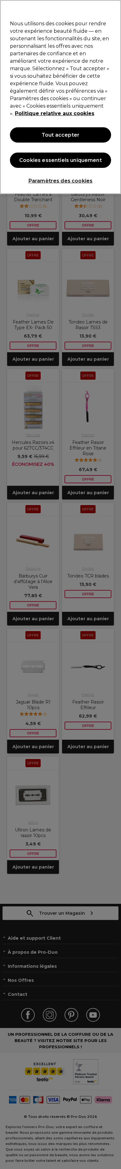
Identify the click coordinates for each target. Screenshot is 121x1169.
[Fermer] (113, 9)
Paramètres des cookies (61, 181)
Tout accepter (60, 135)
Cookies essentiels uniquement (60, 160)
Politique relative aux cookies (54, 113)
